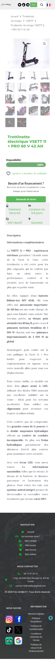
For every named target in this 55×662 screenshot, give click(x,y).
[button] (44, 43)
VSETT (29, 20)
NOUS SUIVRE (13, 608)
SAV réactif (15, 222)
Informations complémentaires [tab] (25, 242)
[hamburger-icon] (33, 4)
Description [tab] (14, 235)
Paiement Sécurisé (15, 211)
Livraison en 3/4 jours (37, 211)
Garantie (36, 222)
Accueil (14, 16)
